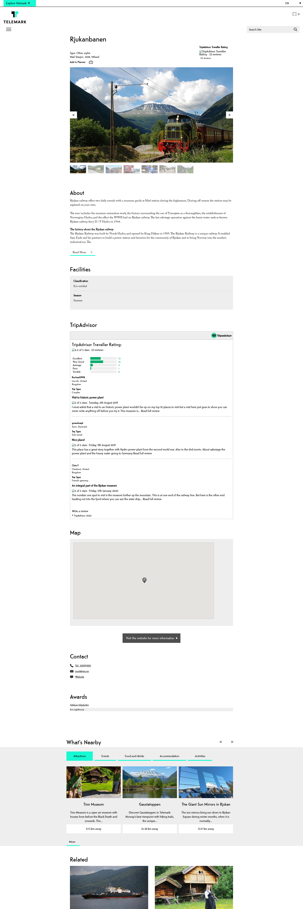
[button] (144, 580)
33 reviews (205, 58)
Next (233, 742)
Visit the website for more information (150, 638)
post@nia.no (82, 671)
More (72, 842)
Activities (200, 756)
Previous (221, 742)
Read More (79, 252)
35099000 (85, 665)
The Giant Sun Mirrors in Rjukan (206, 804)
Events (105, 756)
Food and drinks (134, 756)
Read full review (150, 411)
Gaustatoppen (149, 804)
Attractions (79, 756)
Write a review (80, 511)
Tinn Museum (93, 804)
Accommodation (169, 756)
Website (79, 677)
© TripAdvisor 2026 (82, 515)
